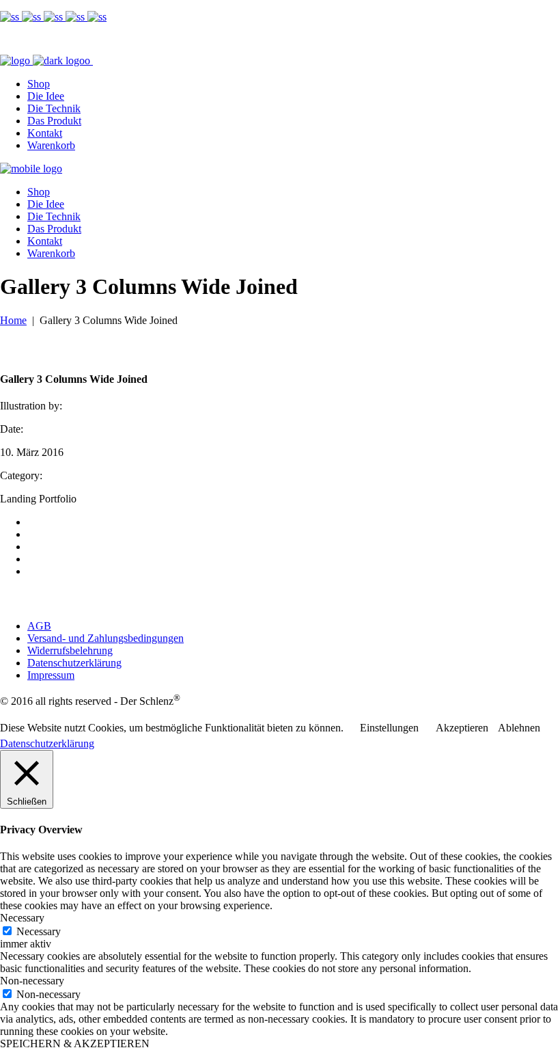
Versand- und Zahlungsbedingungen (105, 638)
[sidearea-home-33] (55, 17)
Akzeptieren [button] (462, 727)
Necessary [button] (22, 918)
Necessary (38, 931)
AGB (39, 626)
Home (13, 320)
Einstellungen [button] (389, 727)
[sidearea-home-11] (97, 17)
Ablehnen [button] (519, 727)
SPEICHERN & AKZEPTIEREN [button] (75, 1043)
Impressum (50, 675)
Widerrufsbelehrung (70, 650)
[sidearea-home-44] (33, 17)
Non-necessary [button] (32, 980)
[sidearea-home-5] (11, 17)
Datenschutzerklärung (74, 663)
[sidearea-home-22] (76, 17)
